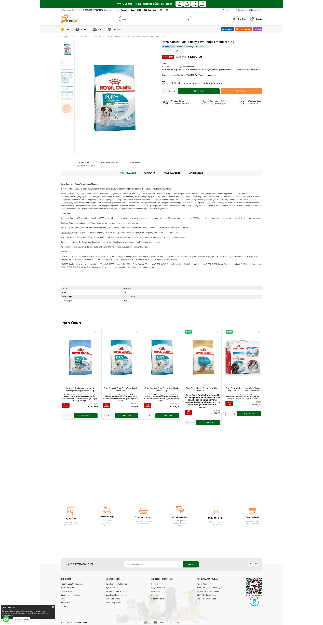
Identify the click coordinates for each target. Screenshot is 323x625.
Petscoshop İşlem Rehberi (116, 591)
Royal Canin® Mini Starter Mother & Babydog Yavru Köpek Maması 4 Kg (80, 389)
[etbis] (254, 587)
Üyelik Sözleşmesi (68, 588)
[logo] (254, 601)
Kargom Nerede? (158, 588)
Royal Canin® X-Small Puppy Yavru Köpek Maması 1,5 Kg (120, 389)
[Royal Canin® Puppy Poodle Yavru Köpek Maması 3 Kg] (202, 357)
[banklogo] (161, 622)
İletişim (63, 606)
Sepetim (154, 595)
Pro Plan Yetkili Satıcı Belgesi (208, 591)
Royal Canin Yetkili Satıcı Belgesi (209, 588)
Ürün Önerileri (196, 173)
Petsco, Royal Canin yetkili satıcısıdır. (184, 47)
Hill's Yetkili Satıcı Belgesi (206, 599)
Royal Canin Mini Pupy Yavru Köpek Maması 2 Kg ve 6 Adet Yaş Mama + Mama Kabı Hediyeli (243, 389)
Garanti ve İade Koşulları (70, 595)
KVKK (63, 599)
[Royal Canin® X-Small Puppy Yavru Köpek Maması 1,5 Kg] (121, 357)
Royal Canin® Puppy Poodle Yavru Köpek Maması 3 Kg (202, 389)
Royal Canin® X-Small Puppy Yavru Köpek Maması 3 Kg (161, 389)
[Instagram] (256, 564)
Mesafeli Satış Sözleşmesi (71, 584)
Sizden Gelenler (157, 599)
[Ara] (188, 19)
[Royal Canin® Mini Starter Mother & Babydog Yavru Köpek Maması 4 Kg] (80, 357)
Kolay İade (242, 10)
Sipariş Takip (257, 10)
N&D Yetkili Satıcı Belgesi (206, 595)
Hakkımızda (65, 603)
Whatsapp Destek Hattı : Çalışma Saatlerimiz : (115, 10)
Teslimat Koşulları (68, 591)
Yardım (229, 10)
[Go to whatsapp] (6, 619)
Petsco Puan (245, 29)
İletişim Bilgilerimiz (113, 603)
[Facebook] (250, 564)
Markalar (229, 29)
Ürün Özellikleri (128, 173)
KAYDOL (191, 564)
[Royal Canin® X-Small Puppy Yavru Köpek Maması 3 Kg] (161, 357)
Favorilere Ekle (95, 332)
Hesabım (154, 584)
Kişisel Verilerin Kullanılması (116, 584)
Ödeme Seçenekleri (172, 173)
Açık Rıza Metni (112, 588)
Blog (259, 29)
